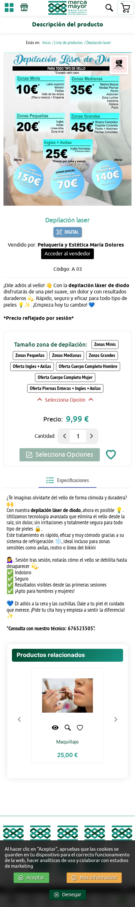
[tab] (67, 480)
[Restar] (64, 436)
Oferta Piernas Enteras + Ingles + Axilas (65, 388)
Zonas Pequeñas (30, 355)
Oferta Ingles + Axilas (32, 366)
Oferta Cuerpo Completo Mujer (65, 377)
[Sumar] (91, 436)
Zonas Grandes (102, 355)
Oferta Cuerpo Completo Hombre (88, 366)
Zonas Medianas (66, 355)
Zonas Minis (105, 344)
